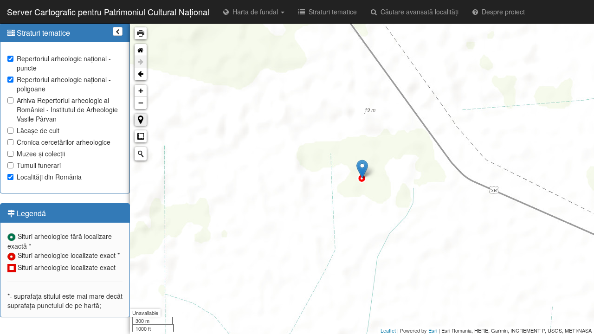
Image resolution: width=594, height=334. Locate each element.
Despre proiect (501, 11)
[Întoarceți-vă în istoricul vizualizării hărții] (141, 74)
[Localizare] (141, 120)
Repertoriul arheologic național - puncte (64, 63)
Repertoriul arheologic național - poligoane (64, 84)
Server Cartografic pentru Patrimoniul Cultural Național (108, 12)
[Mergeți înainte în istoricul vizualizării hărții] (141, 62)
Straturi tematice (331, 11)
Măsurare (141, 136)
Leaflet (388, 330)
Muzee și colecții (41, 153)
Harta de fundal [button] (254, 11)
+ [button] (140, 91)
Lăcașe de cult (38, 130)
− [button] (140, 103)
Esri (432, 330)
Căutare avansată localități (417, 11)
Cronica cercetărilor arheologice (63, 142)
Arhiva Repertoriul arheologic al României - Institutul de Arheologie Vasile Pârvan (67, 109)
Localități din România (49, 176)
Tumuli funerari (39, 165)
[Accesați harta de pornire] (141, 50)
